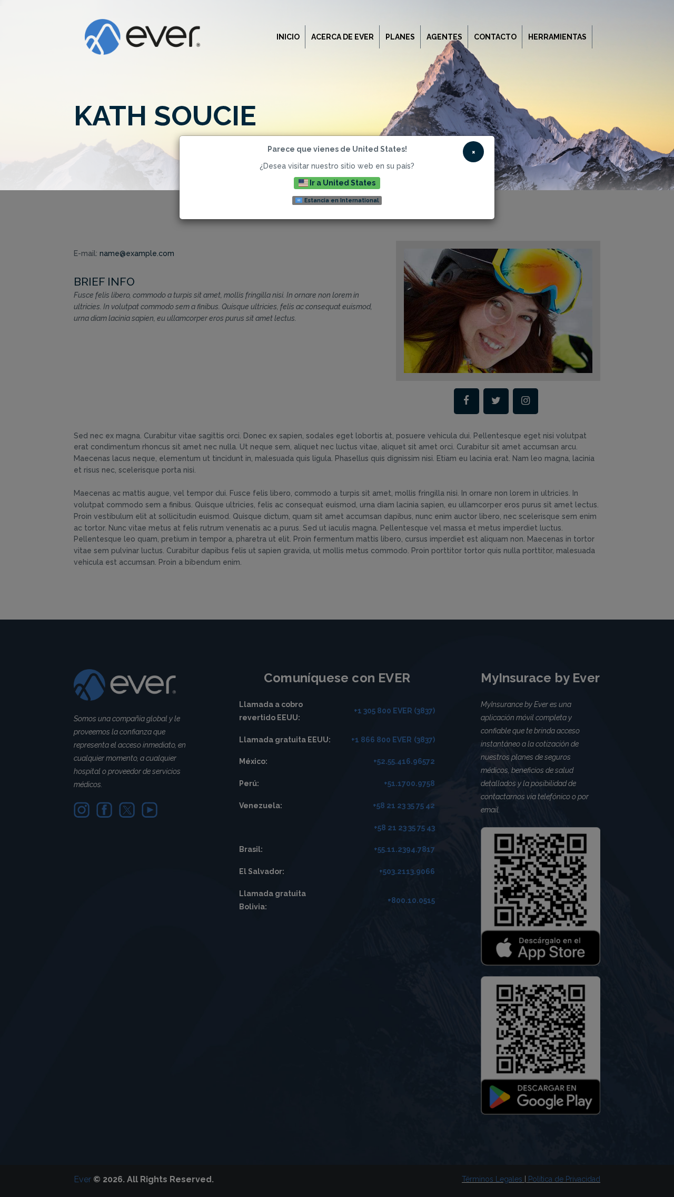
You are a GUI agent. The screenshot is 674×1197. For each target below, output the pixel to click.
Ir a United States (341, 183)
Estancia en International (341, 200)
